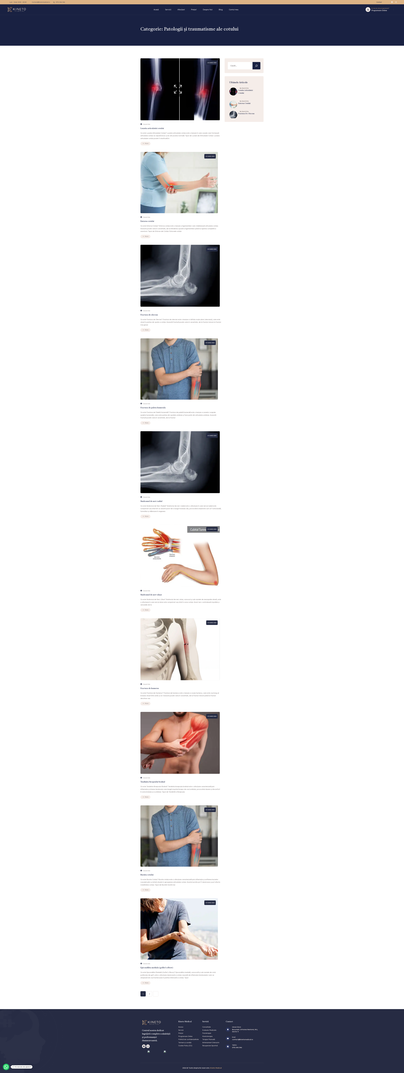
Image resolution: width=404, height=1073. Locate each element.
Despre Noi (207, 9)
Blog (221, 9)
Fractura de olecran (149, 315)
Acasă (156, 9)
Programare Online (379, 10)
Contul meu (233, 9)
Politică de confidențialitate (188, 1039)
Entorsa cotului (147, 221)
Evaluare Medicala (209, 1030)
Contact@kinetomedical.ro (41, 2)
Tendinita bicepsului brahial (152, 782)
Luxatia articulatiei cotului (152, 128)
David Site (146, 124)
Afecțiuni (181, 9)
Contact (379, 2)
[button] (6, 1067)
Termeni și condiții (184, 1043)
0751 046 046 (237, 1047)
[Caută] (256, 65)
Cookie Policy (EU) (185, 1046)
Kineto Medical (216, 1068)
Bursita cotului (146, 875)
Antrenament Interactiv (210, 1043)
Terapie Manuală (208, 1039)
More (146, 143)
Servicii (168, 9)
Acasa (180, 1027)
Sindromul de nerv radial (151, 501)
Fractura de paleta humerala (153, 408)
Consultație (206, 1027)
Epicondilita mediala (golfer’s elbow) (156, 968)
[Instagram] (148, 1046)
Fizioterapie (206, 1033)
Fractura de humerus (149, 688)
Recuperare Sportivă (210, 1046)
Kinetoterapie (207, 1036)
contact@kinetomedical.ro (242, 1039)
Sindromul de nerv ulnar (151, 595)
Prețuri (194, 9)
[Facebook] (144, 1046)
